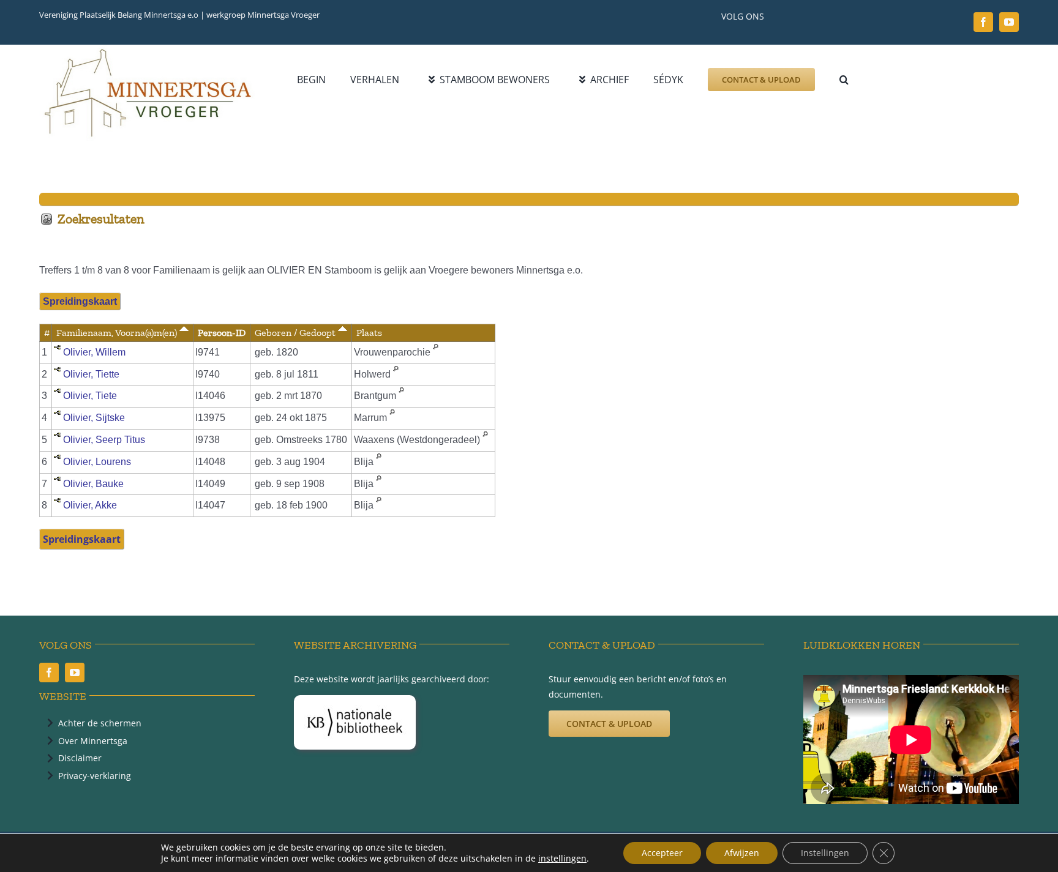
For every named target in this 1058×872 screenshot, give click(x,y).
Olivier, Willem (94, 352)
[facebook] (983, 22)
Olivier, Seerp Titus (104, 439)
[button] (844, 79)
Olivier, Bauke (93, 484)
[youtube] (1009, 22)
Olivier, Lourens (97, 461)
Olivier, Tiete (90, 395)
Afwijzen (741, 853)
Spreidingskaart (80, 301)
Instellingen (825, 853)
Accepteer (662, 853)
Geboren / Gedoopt (296, 332)
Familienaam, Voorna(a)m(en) (117, 332)
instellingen (562, 858)
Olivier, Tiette (91, 374)
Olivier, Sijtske (94, 417)
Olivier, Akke (90, 505)
